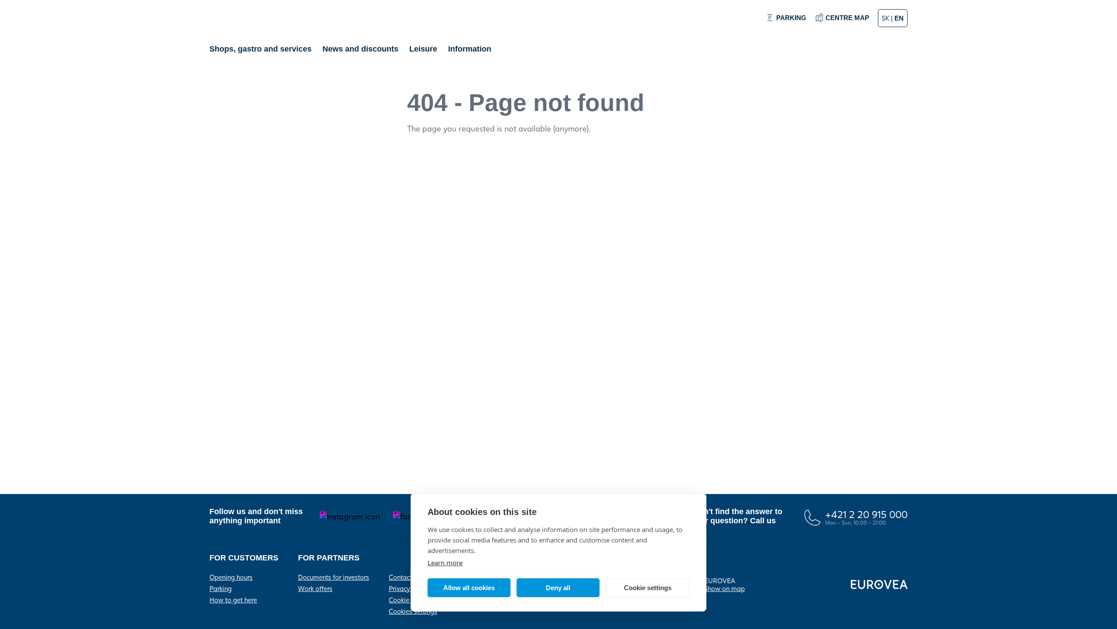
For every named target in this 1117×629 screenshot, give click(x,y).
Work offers (315, 588)
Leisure (423, 49)
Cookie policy (409, 600)
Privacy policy (409, 588)
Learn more (445, 562)
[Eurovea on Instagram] (350, 516)
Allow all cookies (469, 587)
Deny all (558, 587)
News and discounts (360, 49)
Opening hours (231, 577)
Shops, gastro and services (260, 49)
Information (469, 49)
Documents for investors (333, 577)
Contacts (402, 577)
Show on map (724, 588)
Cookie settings (648, 587)
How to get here (233, 600)
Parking (220, 588)
